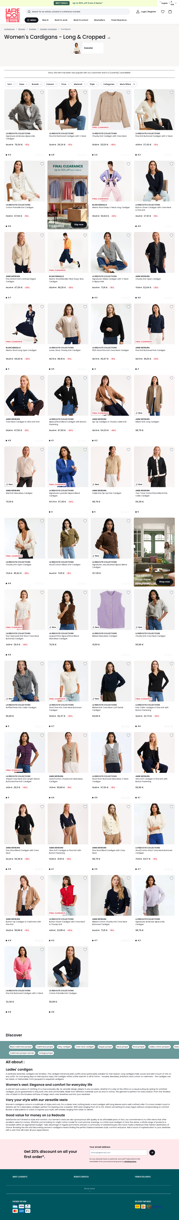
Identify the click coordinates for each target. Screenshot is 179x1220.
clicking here (130, 1161)
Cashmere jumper (44, 1046)
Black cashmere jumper (21, 1046)
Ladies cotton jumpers (159, 1046)
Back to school (81, 20)
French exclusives (143, 1176)
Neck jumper (122, 1046)
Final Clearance (119, 20)
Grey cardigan (64, 1046)
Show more (89, 1188)
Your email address (100, 1147)
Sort (9, 84)
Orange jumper (46, 1053)
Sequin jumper (105, 1046)
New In (45, 20)
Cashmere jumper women (22, 1053)
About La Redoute (20, 1176)
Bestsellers (99, 20)
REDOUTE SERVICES (81, 1176)
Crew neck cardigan (85, 1046)
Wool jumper (139, 1046)
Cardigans (66, 29)
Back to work (61, 20)
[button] (170, 12)
